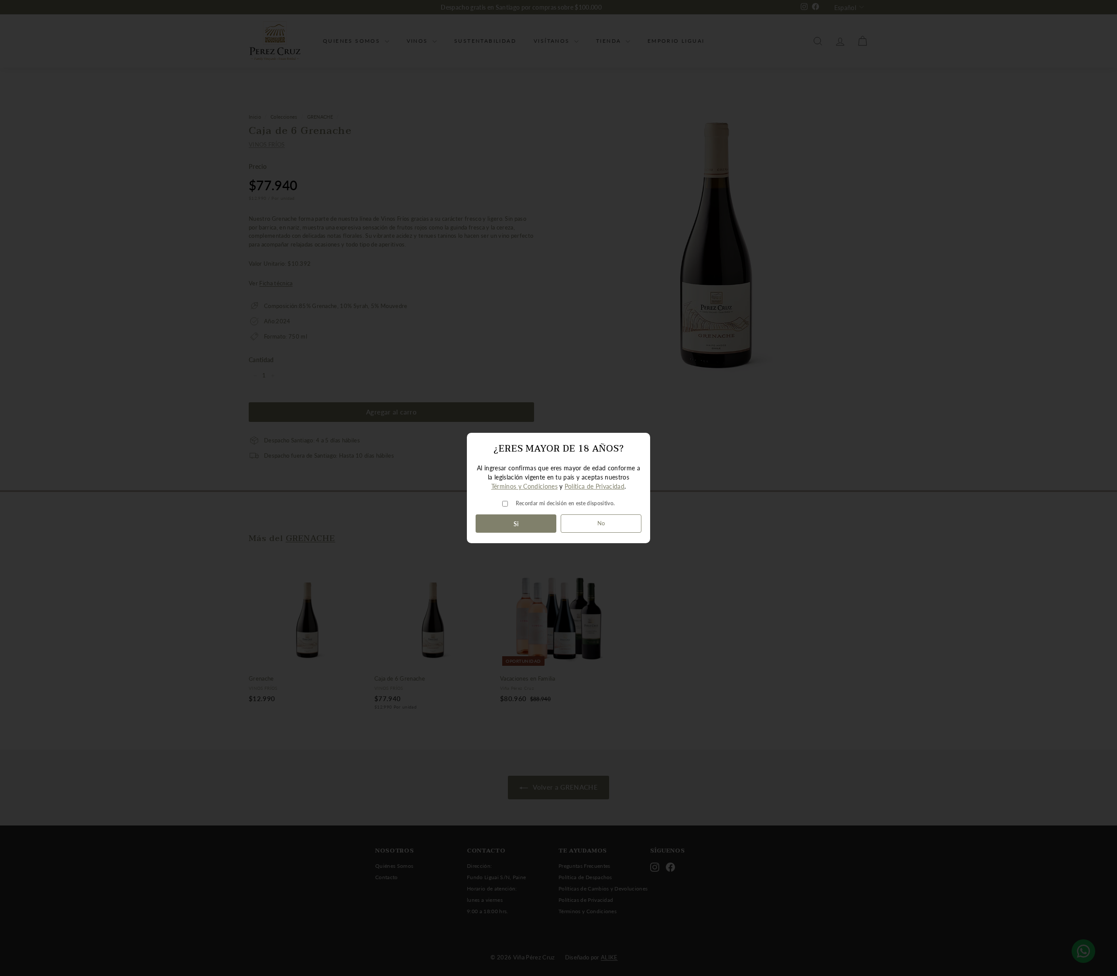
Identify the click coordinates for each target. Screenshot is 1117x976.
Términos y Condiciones (524, 486)
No (601, 523)
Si (516, 523)
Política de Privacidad (594, 486)
